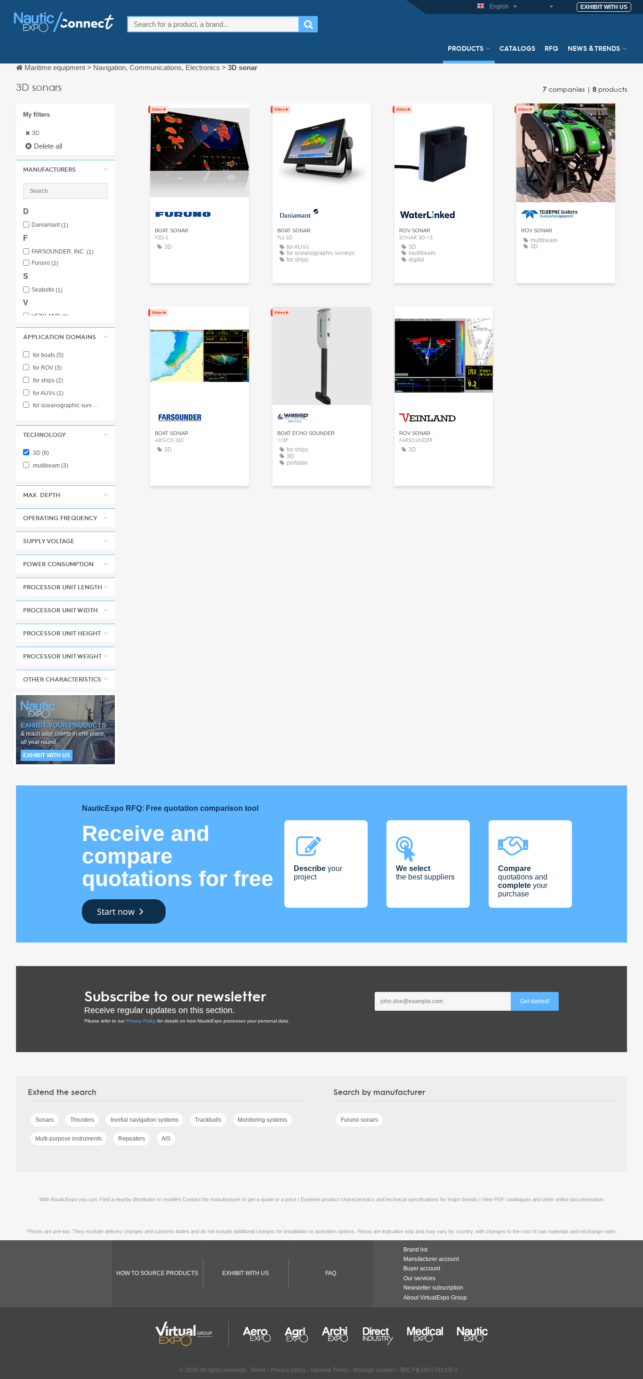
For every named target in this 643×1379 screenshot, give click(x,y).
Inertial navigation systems (144, 1120)
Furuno (45, 263)
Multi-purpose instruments (68, 1138)
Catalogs (517, 48)
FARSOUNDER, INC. (63, 251)
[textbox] (213, 24)
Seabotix (47, 289)
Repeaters (131, 1138)
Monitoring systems (262, 1120)
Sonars (44, 1120)
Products (465, 48)
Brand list (415, 1249)
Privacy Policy (141, 1020)
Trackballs (208, 1120)
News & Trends (594, 48)
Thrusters (82, 1120)
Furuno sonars (359, 1120)
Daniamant (50, 225)
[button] (65, 169)
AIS (165, 1138)
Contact (199, 119)
